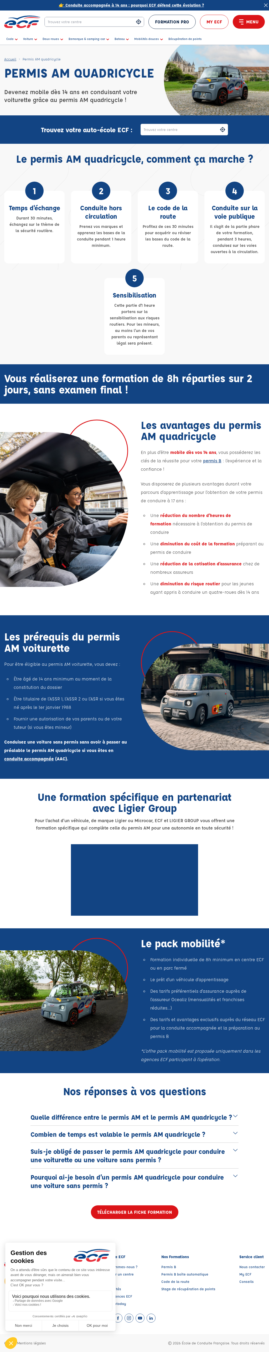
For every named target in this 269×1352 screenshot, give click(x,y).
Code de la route (175, 1281)
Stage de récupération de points (188, 1289)
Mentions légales (31, 1343)
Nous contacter (252, 1266)
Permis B (168, 1266)
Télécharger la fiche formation (134, 1212)
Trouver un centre (119, 1274)
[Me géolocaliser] (138, 22)
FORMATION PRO (172, 21)
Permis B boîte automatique (184, 1274)
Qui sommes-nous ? (120, 1266)
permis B (212, 460)
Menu (252, 21)
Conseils (246, 1281)
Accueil (10, 59)
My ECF (214, 21)
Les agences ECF (118, 1296)
